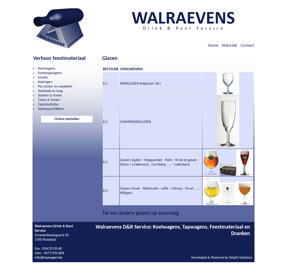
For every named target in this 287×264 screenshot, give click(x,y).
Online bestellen (66, 119)
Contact (247, 46)
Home (213, 46)
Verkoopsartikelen (51, 109)
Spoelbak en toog (50, 91)
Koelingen (45, 82)
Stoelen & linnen (50, 95)
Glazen (43, 77)
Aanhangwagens (50, 73)
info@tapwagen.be (48, 258)
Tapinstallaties (48, 104)
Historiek (229, 46)
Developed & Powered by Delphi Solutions (221, 258)
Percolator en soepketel (55, 86)
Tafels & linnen (49, 100)
